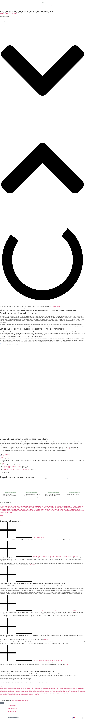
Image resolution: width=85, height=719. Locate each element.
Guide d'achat (29, 509)
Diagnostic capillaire (44, 693)
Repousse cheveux (50, 510)
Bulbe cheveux (3, 688)
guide (67, 693)
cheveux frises (72, 690)
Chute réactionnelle (29, 507)
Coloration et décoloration (40, 507)
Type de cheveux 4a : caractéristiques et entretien (9, 495)
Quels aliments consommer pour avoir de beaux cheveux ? (16, 469)
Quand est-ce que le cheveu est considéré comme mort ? (52, 495)
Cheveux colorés (68, 688)
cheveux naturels (40, 691)
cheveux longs (32, 691)
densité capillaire (57, 306)
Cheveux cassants (42, 688)
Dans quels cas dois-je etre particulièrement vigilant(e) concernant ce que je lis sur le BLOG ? (54, 610)
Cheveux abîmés (11, 688)
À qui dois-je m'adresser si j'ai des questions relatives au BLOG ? (47, 660)
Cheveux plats (55, 691)
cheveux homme (6, 691)
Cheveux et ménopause (49, 690)
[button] (42, 71)
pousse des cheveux (10, 442)
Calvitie (50, 506)
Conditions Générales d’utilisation (20, 700)
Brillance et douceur (44, 506)
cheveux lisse (13, 691)
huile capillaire (71, 693)
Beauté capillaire (20, 6)
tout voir (18, 464)
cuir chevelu (37, 693)
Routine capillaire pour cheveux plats (11, 467)
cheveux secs (69, 691)
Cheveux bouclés (26, 688)
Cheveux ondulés (48, 691)
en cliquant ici (31, 564)
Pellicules (65, 509)
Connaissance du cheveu (52, 507)
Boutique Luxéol (65, 6)
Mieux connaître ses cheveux (56, 509)
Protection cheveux (31, 510)
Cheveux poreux (62, 691)
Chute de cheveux (30, 6)
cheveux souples (77, 691)
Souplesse (67, 510)
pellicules (28, 694)
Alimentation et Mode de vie (6, 506)
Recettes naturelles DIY (41, 510)
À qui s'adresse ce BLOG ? (38, 582)
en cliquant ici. (47, 639)
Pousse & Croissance (11, 510)
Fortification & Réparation (20, 509)
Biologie (37, 506)
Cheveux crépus (76, 688)
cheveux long (26, 691)
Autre (14, 506)
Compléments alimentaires (28, 693)
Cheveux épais (8, 690)
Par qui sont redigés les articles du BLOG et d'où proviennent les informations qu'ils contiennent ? (55, 556)
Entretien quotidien (9, 509)
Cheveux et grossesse (28, 690)
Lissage (44, 509)
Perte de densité (72, 509)
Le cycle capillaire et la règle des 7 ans (32, 495)
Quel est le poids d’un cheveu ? (74, 494)
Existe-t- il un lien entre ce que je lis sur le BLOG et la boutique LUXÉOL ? (49, 634)
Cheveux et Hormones (38, 690)
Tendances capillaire (74, 510)
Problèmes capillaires (54, 6)
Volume (10, 512)
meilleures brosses (8, 694)
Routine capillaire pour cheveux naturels (11, 466)
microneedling (22, 694)
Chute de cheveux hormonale (10, 507)
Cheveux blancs (56, 506)
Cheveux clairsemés (60, 688)
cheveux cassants (51, 688)
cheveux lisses (19, 691)
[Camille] (2, 455)
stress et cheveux (34, 694)
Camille (1, 457)
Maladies (48, 509)
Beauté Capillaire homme (29, 506)
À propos (4, 452)
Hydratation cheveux (37, 509)
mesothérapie (16, 694)
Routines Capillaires (60, 510)
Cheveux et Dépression (17, 690)
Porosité (5, 510)
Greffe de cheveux (61, 693)
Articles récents (6, 454)
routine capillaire (71, 448)
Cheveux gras (63, 506)
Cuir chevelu (61, 507)
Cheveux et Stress (59, 690)
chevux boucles (18, 693)
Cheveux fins (66, 690)
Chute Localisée (21, 507)
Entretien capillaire (41, 6)
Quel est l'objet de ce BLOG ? (39, 537)
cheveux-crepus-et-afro (8, 693)
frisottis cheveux (53, 693)
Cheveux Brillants (34, 688)
